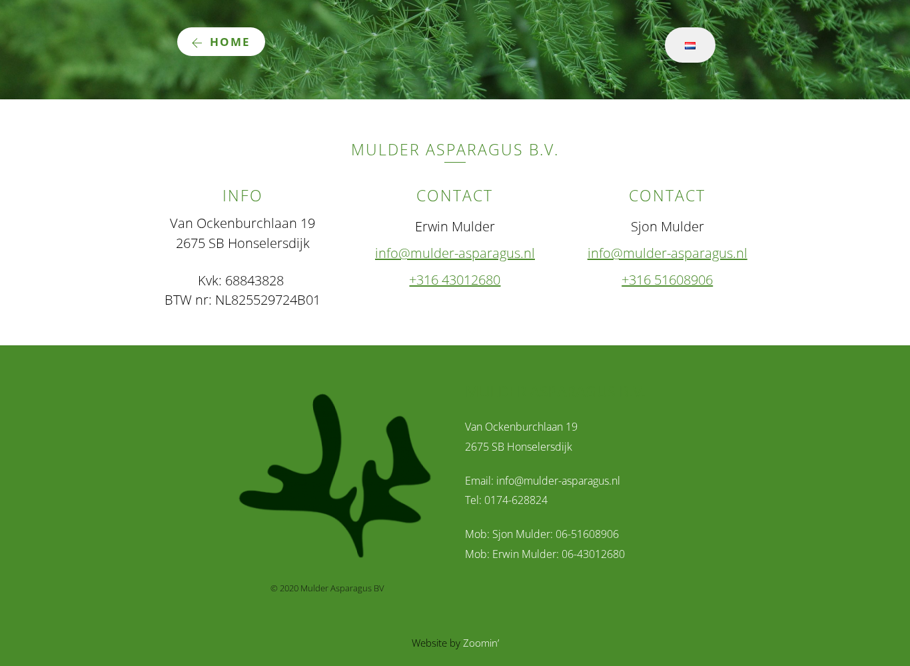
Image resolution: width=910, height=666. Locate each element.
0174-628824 (516, 500)
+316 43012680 (454, 280)
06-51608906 (587, 534)
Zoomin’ (481, 642)
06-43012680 (593, 554)
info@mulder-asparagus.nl (455, 253)
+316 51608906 (667, 280)
